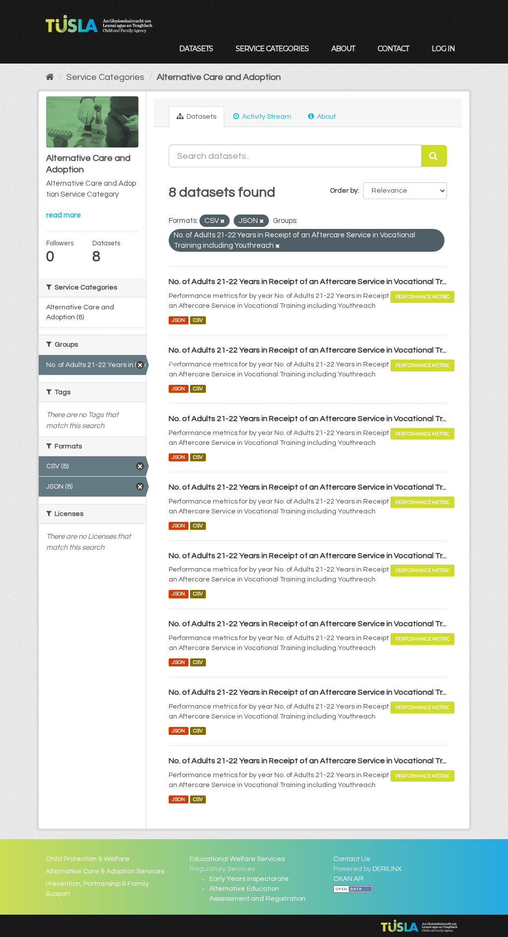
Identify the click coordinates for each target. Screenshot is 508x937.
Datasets (196, 48)
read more (63, 215)
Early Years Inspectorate (249, 878)
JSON (178, 320)
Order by (344, 190)
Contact (393, 48)
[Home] (50, 77)
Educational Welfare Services (237, 859)
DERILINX (387, 868)
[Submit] (434, 156)
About (343, 48)
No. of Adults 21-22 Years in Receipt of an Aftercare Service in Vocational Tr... (307, 282)
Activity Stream (266, 116)
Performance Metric (422, 296)
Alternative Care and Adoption (219, 77)
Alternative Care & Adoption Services (105, 871)
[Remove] (222, 221)
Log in (443, 48)
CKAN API (348, 878)
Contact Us (351, 859)
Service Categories (272, 48)
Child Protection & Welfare (87, 859)
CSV (198, 320)
